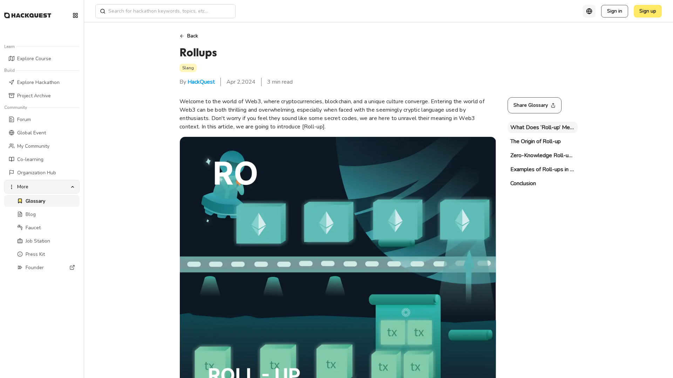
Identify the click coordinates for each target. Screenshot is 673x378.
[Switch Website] (75, 15)
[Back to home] (27, 15)
